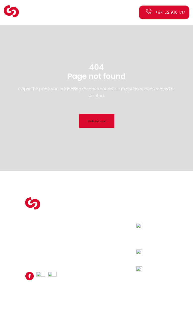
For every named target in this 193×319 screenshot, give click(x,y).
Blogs (78, 238)
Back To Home (97, 121)
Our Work (81, 232)
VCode (149, 291)
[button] (127, 12)
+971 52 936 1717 (170, 12)
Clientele (81, 226)
